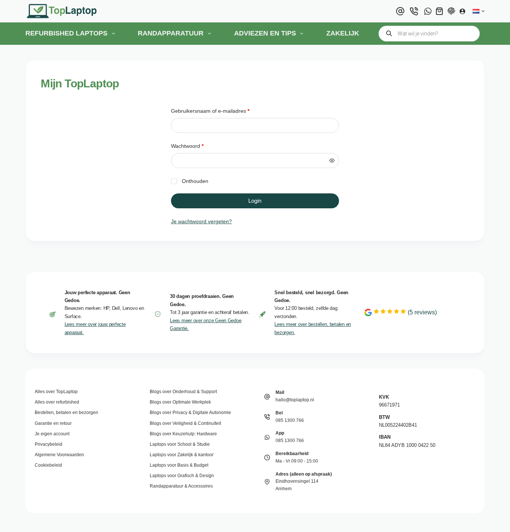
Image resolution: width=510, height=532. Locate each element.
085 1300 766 (290, 420)
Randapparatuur (170, 33)
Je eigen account (52, 433)
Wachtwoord (195, 146)
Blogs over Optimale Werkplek (180, 402)
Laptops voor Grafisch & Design (182, 475)
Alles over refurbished (57, 402)
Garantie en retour (53, 423)
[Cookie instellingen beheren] (451, 11)
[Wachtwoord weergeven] (332, 160)
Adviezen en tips (265, 33)
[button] (479, 11)
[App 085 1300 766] (267, 437)
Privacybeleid (48, 444)
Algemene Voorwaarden (59, 454)
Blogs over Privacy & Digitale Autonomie (190, 412)
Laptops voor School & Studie (180, 444)
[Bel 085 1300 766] (267, 417)
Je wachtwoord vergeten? (201, 221)
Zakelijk (342, 33)
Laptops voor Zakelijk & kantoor (182, 454)
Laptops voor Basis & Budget (179, 465)
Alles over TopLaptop (56, 391)
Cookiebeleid (48, 465)
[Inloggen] (462, 11)
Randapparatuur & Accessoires (181, 486)
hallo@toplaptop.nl (295, 399)
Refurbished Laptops (66, 33)
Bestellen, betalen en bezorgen (66, 412)
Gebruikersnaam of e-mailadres (218, 111)
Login (254, 200)
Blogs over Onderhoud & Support (183, 391)
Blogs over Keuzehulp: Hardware (183, 433)
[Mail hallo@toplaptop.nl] (267, 396)
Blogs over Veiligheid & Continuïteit (185, 423)
